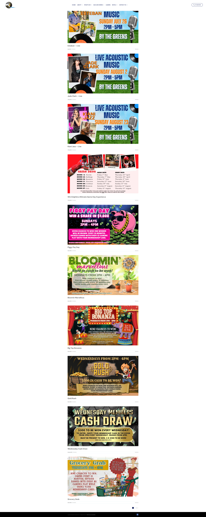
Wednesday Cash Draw (77, 449)
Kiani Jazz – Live (74, 146)
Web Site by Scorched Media (91, 514)
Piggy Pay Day (74, 247)
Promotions (73, 49)
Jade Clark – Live (75, 96)
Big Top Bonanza (74, 348)
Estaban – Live (74, 46)
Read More (136, 49)
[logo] (10, 1)
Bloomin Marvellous (76, 297)
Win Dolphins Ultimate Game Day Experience (87, 197)
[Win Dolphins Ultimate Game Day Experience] (103, 174)
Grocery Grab (73, 499)
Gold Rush (72, 398)
